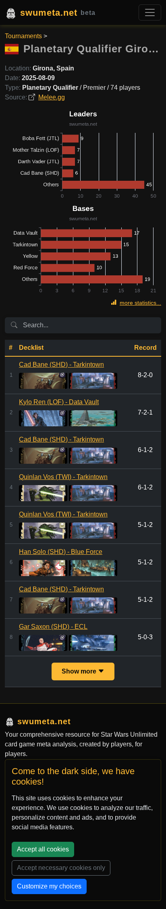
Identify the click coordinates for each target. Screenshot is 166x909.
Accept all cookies (43, 849)
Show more (80, 671)
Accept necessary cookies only (61, 867)
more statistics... (140, 303)
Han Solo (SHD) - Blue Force (60, 551)
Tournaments (23, 36)
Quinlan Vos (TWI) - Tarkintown (63, 476)
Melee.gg (51, 97)
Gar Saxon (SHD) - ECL (53, 626)
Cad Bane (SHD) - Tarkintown (61, 364)
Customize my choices (49, 886)
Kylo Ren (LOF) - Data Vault (59, 402)
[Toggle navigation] (150, 12)
